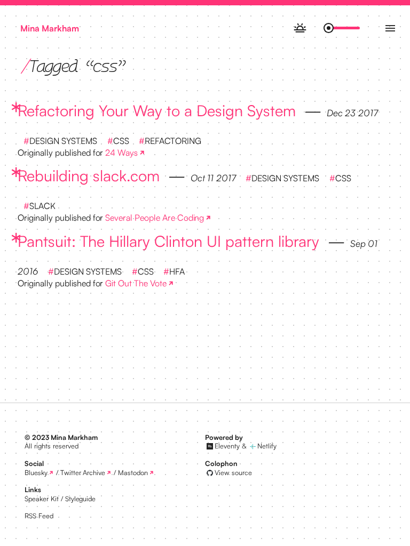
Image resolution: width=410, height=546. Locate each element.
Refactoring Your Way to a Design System (157, 110)
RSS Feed (39, 515)
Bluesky (36, 472)
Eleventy (227, 445)
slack (42, 205)
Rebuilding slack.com (89, 175)
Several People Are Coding (154, 217)
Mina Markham (49, 28)
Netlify (267, 445)
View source (233, 472)
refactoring (173, 140)
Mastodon (133, 472)
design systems (63, 140)
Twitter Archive (83, 472)
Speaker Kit (42, 498)
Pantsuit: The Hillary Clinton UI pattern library (168, 241)
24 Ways (121, 152)
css (121, 140)
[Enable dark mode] (300, 28)
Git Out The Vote (135, 283)
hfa (177, 271)
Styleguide (80, 498)
